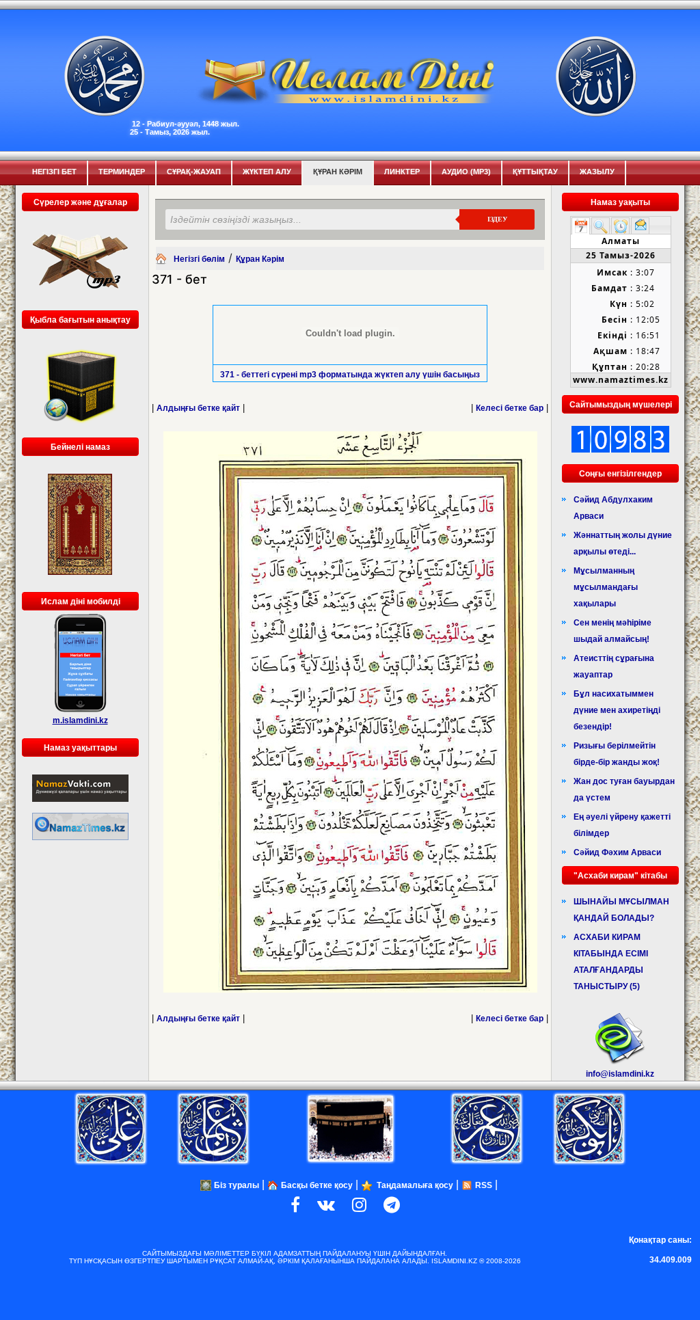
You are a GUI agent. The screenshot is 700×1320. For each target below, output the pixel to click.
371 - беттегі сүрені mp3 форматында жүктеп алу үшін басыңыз (350, 374)
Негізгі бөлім (199, 259)
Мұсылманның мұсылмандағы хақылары (606, 587)
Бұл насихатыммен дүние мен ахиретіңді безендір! (617, 710)
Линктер (402, 171)
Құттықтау (535, 171)
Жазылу (597, 171)
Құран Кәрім (337, 171)
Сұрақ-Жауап (194, 171)
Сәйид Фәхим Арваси (617, 852)
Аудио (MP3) (466, 171)
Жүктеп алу (267, 171)
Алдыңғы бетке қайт (198, 408)
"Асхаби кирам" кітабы (620, 875)
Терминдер (121, 171)
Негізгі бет (54, 171)
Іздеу (497, 219)
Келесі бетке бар (509, 408)
